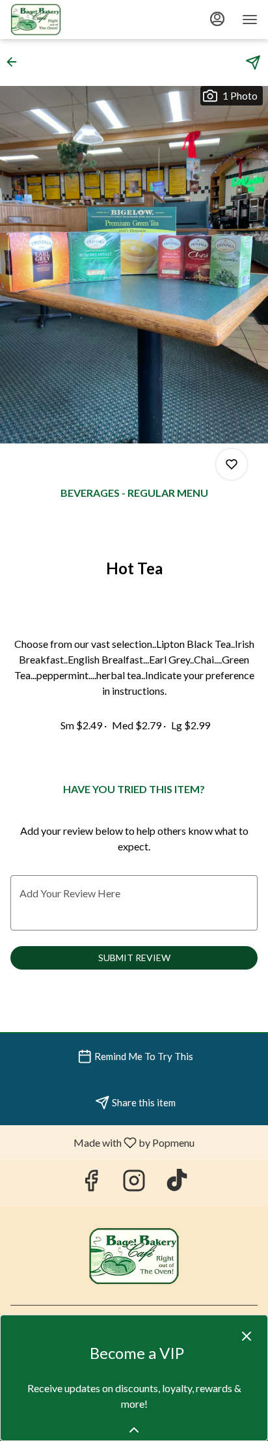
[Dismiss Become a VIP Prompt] (246, 1336)
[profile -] (217, 19)
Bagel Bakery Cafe (134, 1256)
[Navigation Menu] (249, 19)
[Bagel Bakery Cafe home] (68, 19)
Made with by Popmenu (102, 1142)
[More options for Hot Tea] (231, 464)
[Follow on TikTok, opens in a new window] (177, 1183)
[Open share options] (253, 62)
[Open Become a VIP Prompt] (134, 1430)
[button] (15, 61)
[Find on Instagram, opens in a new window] (134, 1183)
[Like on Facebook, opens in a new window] (91, 1183)
